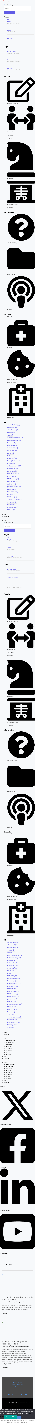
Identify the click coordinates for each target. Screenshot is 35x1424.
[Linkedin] (13, 1394)
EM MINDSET (9, 1048)
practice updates (11, 1040)
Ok (7, 1417)
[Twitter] (9, 1394)
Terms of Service (12, 60)
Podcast (8, 1052)
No (13, 1417)
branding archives (19, 1422)
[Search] (9, 12)
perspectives (10, 1042)
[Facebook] (22, 1394)
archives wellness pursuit (17, 1420)
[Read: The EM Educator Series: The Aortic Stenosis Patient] (17, 1284)
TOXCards (9, 1044)
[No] (19, 1417)
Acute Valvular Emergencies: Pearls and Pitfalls (15, 1342)
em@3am (8, 1046)
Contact (10, 38)
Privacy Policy (11, 51)
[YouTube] (26, 1394)
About (9, 30)
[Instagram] (17, 1394)
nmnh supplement (28, 1420)
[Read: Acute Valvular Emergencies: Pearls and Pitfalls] (17, 1330)
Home (9, 22)
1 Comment (5, 1302)
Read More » (5, 1313)
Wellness (8, 1054)
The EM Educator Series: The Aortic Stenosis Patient (17, 1298)
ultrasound (9, 1050)
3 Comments (6, 1346)
